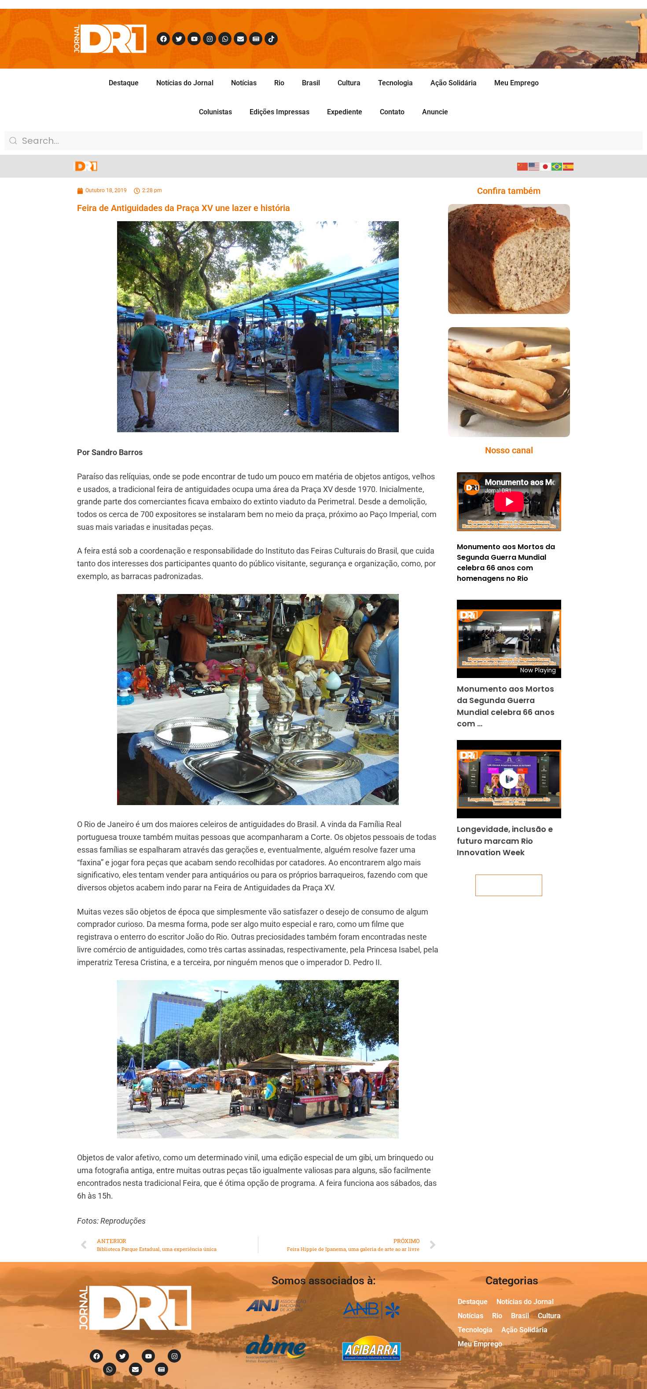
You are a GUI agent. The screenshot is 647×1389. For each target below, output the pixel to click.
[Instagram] (209, 38)
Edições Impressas (279, 112)
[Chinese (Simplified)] (523, 166)
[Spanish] (568, 166)
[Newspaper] (255, 38)
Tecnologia (395, 83)
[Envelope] (240, 38)
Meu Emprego (516, 83)
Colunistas (215, 112)
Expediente (344, 112)
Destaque (124, 83)
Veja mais (508, 885)
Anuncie (435, 112)
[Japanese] (545, 166)
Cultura (349, 83)
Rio (279, 83)
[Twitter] (178, 38)
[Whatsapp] (225, 38)
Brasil (311, 83)
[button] (496, 276)
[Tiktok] (271, 38)
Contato (392, 112)
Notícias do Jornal (184, 83)
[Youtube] (194, 38)
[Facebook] (163, 38)
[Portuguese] (557, 166)
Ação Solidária (453, 83)
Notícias (244, 83)
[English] (534, 166)
